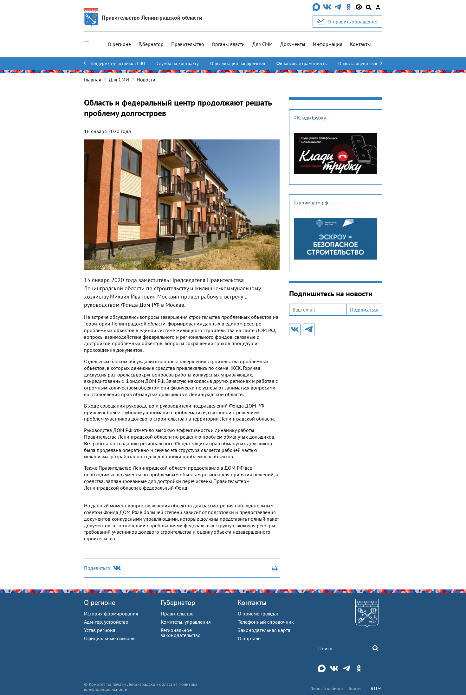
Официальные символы (110, 638)
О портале (249, 638)
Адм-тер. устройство (106, 622)
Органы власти (228, 44)
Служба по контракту (178, 63)
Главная (92, 79)
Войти (355, 688)
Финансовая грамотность (301, 63)
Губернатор (151, 44)
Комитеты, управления (186, 622)
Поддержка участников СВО (117, 63)
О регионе (119, 44)
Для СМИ (262, 44)
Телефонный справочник (266, 622)
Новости (146, 79)
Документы (292, 44)
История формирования (111, 613)
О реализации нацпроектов (237, 63)
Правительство (187, 44)
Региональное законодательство (181, 632)
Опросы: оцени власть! (360, 63)
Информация (327, 44)
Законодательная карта (264, 630)
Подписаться (364, 309)
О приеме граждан (259, 613)
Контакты (360, 44)
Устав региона (99, 630)
